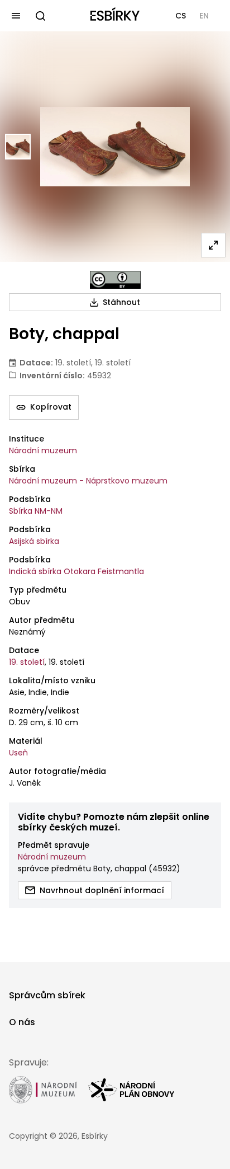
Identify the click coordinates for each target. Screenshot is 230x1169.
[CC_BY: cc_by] (115, 280)
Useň (18, 752)
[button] (181, 15)
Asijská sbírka (34, 541)
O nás (22, 1022)
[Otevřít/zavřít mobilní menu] (15, 15)
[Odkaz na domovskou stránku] (115, 15)
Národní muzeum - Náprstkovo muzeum (88, 480)
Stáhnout (121, 302)
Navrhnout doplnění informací (102, 890)
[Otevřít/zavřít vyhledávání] (40, 15)
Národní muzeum (43, 450)
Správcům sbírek (47, 995)
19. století (27, 662)
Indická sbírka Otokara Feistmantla (76, 571)
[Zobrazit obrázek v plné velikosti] (213, 245)
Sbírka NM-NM (36, 511)
